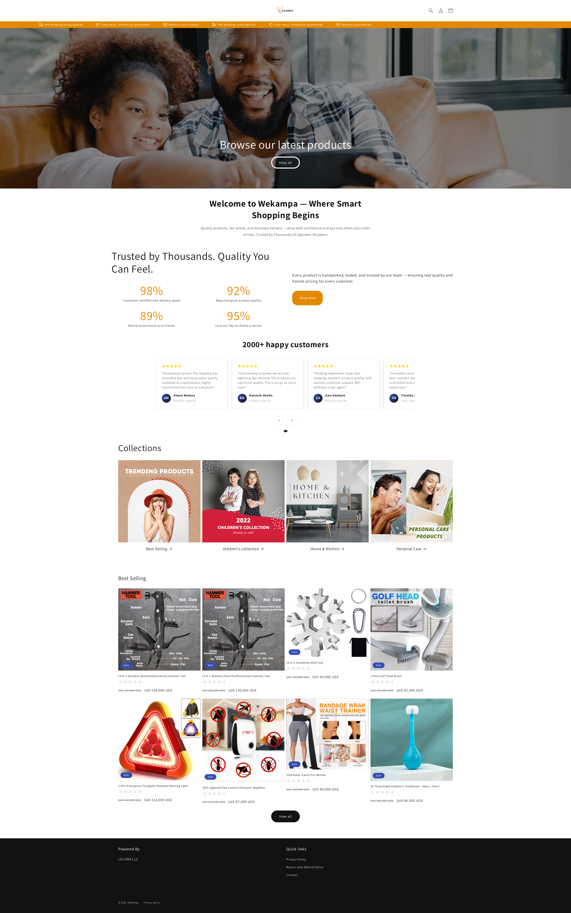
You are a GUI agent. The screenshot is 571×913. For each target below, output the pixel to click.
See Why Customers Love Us (355, 297)
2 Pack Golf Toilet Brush (385, 676)
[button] (431, 11)
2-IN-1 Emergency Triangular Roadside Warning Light (153, 786)
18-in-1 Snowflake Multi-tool (304, 663)
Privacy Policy (296, 859)
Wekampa (133, 902)
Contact (292, 875)
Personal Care (409, 548)
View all (285, 816)
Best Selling (157, 548)
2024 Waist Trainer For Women (306, 775)
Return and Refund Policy (304, 867)
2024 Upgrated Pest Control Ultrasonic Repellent (233, 788)
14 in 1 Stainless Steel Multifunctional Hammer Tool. (236, 676)
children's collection (241, 548)
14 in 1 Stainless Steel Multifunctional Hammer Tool (152, 676)
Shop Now (307, 297)
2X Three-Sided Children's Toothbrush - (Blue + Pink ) (405, 786)
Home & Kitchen (324, 548)
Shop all (285, 162)
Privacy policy (152, 902)
